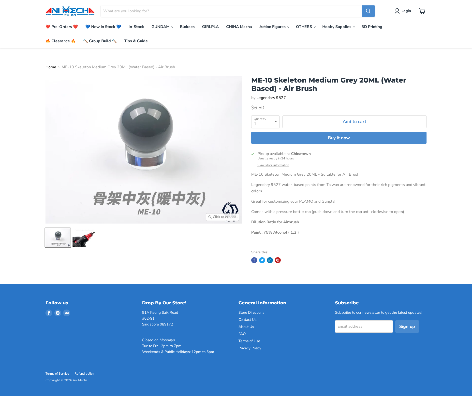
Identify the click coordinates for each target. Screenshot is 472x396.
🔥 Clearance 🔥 (60, 41)
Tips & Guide (136, 41)
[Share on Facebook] (254, 260)
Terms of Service (57, 373)
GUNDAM (161, 26)
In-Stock (136, 26)
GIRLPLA (210, 26)
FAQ (242, 333)
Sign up (407, 326)
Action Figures (273, 26)
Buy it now (339, 138)
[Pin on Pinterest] (278, 260)
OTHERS (304, 26)
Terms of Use (249, 341)
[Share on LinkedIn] (270, 260)
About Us (246, 326)
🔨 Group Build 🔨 (100, 41)
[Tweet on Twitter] (262, 260)
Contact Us (247, 319)
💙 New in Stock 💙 (103, 26)
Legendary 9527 (271, 97)
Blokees (187, 26)
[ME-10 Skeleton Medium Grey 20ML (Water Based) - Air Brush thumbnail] (58, 237)
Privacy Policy (249, 348)
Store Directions (251, 312)
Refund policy (84, 373)
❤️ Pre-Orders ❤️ (61, 26)
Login (406, 10)
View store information (273, 165)
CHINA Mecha (239, 26)
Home (50, 67)
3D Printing (372, 26)
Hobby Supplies (337, 26)
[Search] (368, 11)
